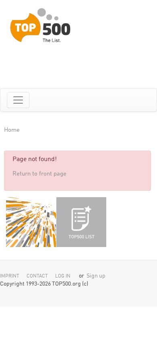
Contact (37, 276)
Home (12, 130)
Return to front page (39, 174)
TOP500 (31, 222)
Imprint (9, 276)
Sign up (96, 276)
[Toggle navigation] (18, 100)
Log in (62, 276)
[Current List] (81, 222)
